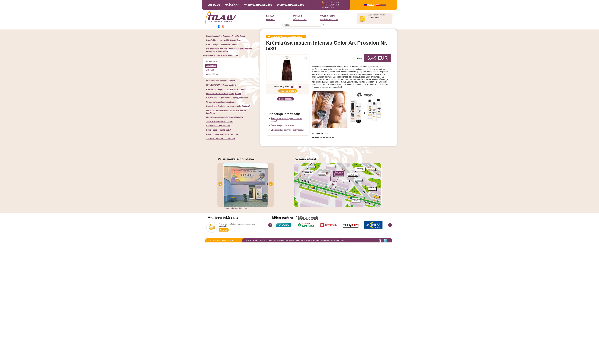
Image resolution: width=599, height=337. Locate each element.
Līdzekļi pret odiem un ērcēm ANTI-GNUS (224, 117)
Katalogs (271, 16)
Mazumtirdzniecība (290, 4)
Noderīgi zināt (327, 16)
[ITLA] (221, 24)
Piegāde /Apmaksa (329, 20)
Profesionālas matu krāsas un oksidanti (220, 55)
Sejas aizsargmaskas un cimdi (219, 121)
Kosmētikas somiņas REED (218, 130)
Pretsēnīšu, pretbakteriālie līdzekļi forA (223, 40)
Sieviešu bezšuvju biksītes (218, 126)
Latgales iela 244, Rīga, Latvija (236, 208)
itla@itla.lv (329, 7)
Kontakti (270, 20)
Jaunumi (297, 16)
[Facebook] (380, 240)
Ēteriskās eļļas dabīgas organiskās (221, 44)
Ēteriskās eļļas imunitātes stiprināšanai (287, 130)
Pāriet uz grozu (285, 99)
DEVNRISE (232, 240)
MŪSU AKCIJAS (300, 20)
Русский (370, 5)
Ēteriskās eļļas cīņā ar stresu (283, 125)
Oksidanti (210, 70)
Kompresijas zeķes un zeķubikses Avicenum (226, 89)
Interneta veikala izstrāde (217, 240)
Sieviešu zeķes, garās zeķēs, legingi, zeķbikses (227, 98)
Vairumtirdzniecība (258, 4)
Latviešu (382, 5)
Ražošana (232, 4)
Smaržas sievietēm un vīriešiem (220, 138)
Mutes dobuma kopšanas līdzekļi (220, 81)
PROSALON (211, 66)
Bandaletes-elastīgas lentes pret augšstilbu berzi (228, 106)
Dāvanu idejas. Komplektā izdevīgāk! (222, 134)
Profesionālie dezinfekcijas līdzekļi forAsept (225, 36)
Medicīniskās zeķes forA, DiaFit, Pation (223, 94)
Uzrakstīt (223, 230)
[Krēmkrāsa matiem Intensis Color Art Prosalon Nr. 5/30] (288, 68)
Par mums (213, 4)
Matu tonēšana (212, 74)
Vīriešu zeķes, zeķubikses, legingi (221, 102)
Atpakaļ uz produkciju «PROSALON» (286, 37)
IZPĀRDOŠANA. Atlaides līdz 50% (221, 85)
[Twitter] (386, 240)
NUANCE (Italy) (212, 61)
